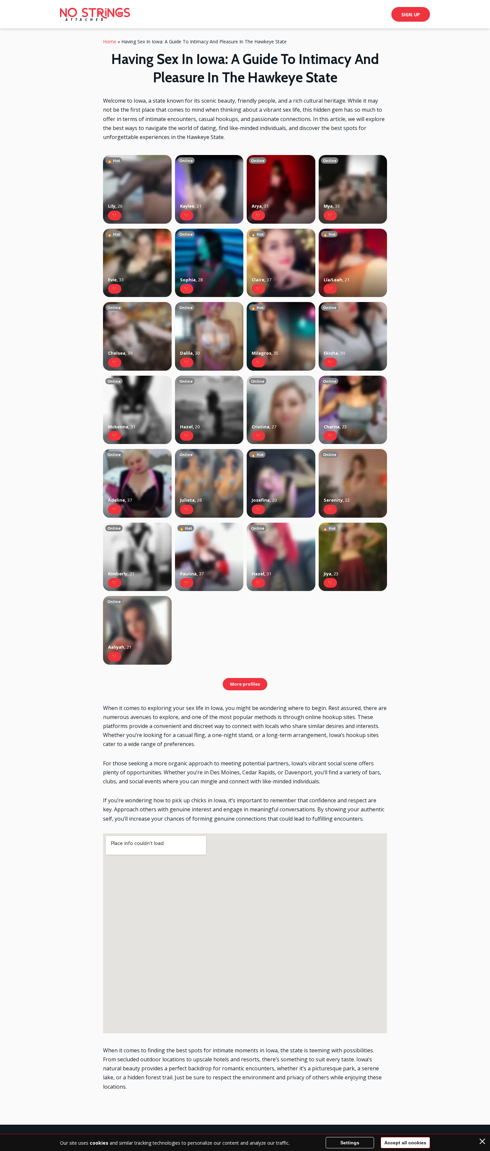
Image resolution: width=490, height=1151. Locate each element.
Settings (349, 1142)
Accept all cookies (405, 1142)
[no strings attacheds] (95, 14)
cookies (99, 1143)
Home (109, 41)
